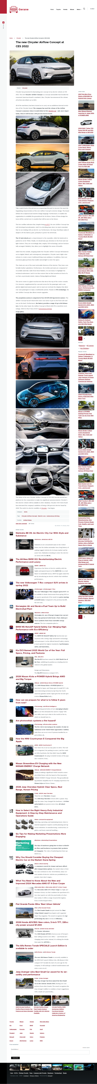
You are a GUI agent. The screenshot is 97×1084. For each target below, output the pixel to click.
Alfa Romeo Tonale (49, 952)
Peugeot (12, 1033)
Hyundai (42, 1025)
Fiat (36, 908)
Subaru (42, 1033)
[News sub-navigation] (81, 9)
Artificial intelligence (50, 706)
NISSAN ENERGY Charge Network (51, 770)
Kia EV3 (41, 656)
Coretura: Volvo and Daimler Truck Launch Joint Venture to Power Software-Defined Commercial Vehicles (86, 377)
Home (11, 38)
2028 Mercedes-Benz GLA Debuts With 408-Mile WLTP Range (86, 271)
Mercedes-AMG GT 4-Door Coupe (56, 887)
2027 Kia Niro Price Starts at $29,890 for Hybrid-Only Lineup (85, 96)
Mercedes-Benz (40, 887)
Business (38, 612)
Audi (41, 1029)
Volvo (31, 1037)
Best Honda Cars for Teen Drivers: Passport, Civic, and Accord (86, 200)
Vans (31, 1073)
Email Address (15, 1049)
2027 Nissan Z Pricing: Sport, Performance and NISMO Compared (86, 288)
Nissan (37, 683)
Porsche (22, 1029)
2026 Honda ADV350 (47, 928)
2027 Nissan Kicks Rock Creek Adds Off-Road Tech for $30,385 (86, 164)
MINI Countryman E (46, 745)
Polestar (42, 1037)
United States (27, 520)
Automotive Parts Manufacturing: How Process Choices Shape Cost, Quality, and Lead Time (86, 522)
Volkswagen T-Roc (49, 589)
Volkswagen (39, 589)
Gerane (23, 9)
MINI (36, 745)
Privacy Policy (34, 1076)
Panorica (82, 345)
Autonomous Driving (53, 516)
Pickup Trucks (23, 1073)
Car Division (84, 348)
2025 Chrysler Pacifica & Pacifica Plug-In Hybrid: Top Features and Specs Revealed (24, 1009)
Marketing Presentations (49, 840)
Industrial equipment (46, 819)
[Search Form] (84, 9)
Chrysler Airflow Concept (29, 516)
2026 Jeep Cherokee (46, 793)
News (37, 819)
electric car (52, 111)
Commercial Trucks (40, 1073)
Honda (37, 928)
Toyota (12, 1021)
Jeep (36, 793)
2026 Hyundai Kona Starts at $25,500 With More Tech (85, 396)
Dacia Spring (44, 863)
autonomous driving (45, 309)
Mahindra (38, 539)
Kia (36, 656)
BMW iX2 (43, 565)
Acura (11, 1040)
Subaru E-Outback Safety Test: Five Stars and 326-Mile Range (85, 322)
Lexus (31, 1040)
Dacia (37, 863)
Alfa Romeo (38, 952)
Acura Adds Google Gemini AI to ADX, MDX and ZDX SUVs (86, 305)
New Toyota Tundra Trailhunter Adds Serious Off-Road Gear (85, 254)
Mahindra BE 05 (47, 539)
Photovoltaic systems (50, 724)
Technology (39, 706)
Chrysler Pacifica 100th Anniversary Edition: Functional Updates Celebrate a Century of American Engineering (59, 1011)
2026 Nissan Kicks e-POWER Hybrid (52, 683)
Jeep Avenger (44, 978)
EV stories (90, 345)
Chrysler (19, 38)
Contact (92, 8)
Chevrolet (22, 1037)
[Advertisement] (52, 25)
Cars (11, 1073)
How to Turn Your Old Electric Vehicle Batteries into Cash (85, 581)
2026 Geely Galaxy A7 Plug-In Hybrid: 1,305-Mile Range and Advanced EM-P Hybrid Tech (86, 562)
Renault (12, 1037)
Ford (21, 1025)
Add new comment (21, 523)
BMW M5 (43, 633)
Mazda (32, 1033)
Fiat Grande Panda (44, 908)
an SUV (47, 224)
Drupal (50, 1076)
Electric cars (42, 516)
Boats (65, 1073)
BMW (37, 565)
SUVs (25, 512)
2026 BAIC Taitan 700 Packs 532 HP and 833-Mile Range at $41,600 (86, 130)
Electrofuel (45, 612)
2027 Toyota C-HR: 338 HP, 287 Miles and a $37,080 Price (86, 217)
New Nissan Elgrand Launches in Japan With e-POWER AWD (86, 113)
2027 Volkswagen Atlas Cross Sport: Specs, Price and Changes (86, 147)
